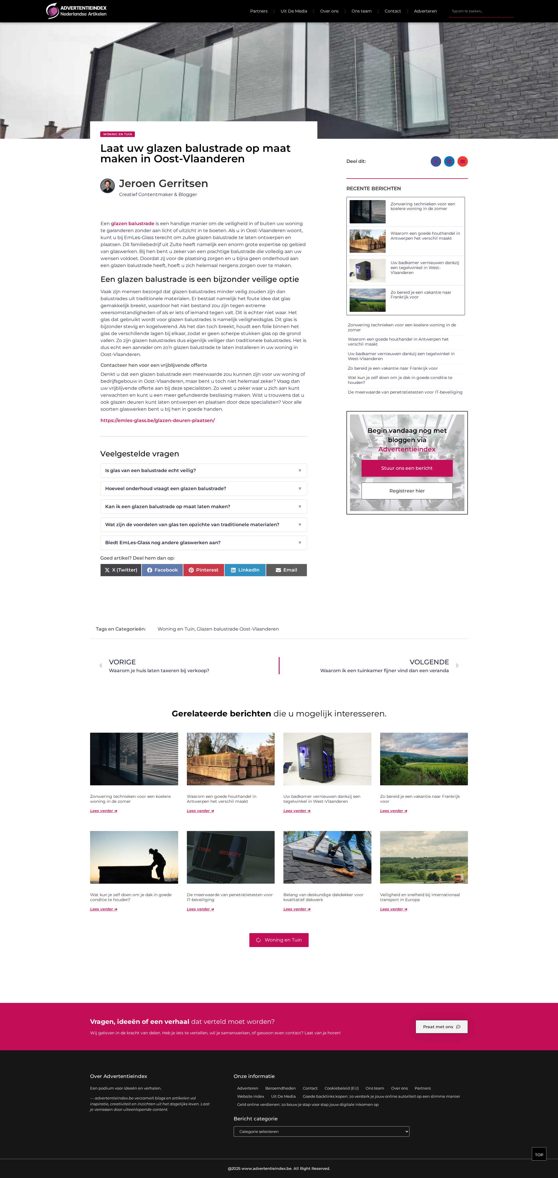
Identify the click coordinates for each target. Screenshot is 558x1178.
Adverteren (425, 11)
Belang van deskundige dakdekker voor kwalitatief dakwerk (323, 897)
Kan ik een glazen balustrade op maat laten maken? (203, 506)
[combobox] (481, 11)
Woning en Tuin (117, 134)
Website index (250, 1096)
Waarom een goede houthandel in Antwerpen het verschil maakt (425, 236)
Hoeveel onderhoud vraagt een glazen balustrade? (203, 488)
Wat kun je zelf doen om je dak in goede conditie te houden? (400, 380)
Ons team (362, 11)
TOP (539, 1154)
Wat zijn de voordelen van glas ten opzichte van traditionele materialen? (203, 524)
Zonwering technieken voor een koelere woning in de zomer (423, 206)
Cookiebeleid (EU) (342, 1088)
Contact (393, 11)
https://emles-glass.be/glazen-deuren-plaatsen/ (158, 420)
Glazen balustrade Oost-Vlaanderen (238, 629)
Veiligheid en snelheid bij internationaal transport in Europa (420, 897)
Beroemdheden (280, 1088)
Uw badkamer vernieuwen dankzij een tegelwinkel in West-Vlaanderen (425, 267)
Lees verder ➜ (103, 810)
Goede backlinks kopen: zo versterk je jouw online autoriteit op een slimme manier (381, 1096)
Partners (259, 11)
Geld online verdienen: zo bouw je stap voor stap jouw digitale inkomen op (308, 1104)
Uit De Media (294, 11)
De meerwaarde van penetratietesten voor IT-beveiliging (405, 392)
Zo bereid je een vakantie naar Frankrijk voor (421, 295)
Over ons (329, 11)
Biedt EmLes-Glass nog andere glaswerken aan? (203, 542)
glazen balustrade (132, 223)
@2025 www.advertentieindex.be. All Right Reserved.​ (279, 1168)
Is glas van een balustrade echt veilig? (203, 470)
